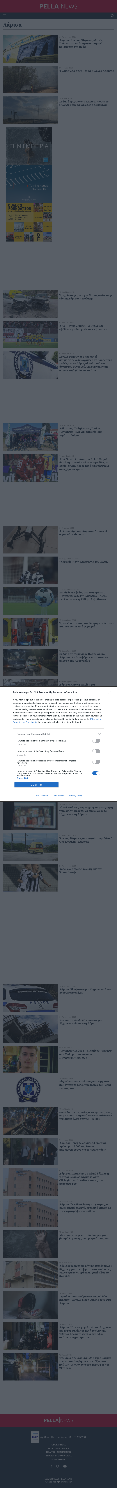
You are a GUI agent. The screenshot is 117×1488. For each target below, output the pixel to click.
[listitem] (58, 734)
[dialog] (58, 744)
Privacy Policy (75, 795)
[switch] (96, 741)
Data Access (58, 795)
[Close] (111, 692)
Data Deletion (41, 795)
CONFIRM (36, 785)
